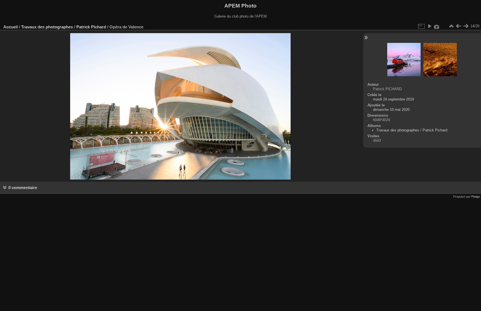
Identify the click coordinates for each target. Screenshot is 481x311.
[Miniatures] (451, 26)
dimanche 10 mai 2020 (391, 109)
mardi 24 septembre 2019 (393, 99)
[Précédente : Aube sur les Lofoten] (458, 26)
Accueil (10, 27)
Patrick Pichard (91, 27)
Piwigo (475, 196)
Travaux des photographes (47, 27)
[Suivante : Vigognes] (465, 26)
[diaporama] (429, 26)
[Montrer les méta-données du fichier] (436, 26)
